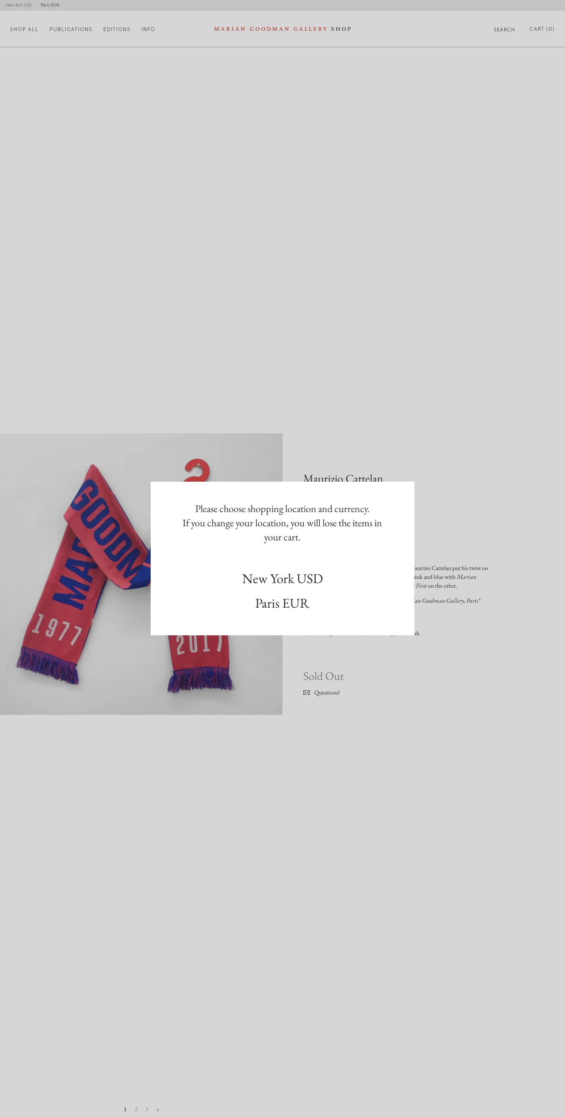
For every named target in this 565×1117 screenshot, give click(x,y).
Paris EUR (282, 603)
